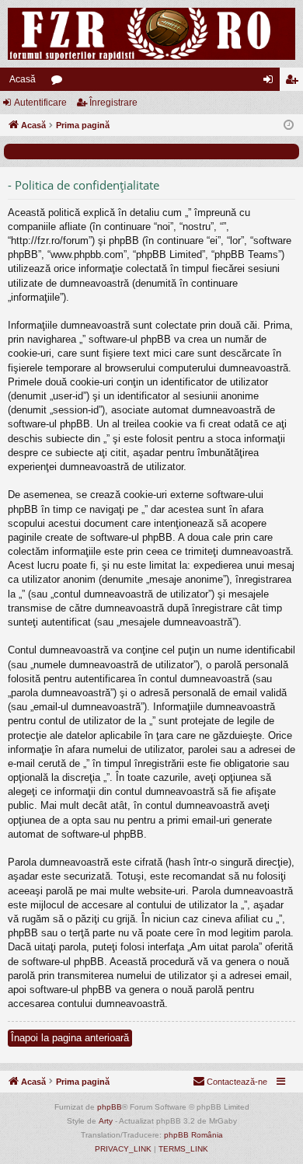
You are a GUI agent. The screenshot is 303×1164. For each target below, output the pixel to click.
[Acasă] (151, 34)
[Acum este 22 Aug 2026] (289, 125)
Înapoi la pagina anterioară (70, 1038)
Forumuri (59, 82)
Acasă (22, 79)
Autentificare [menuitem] (271, 82)
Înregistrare (113, 102)
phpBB (109, 1107)
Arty (106, 1121)
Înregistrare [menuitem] (294, 82)
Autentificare (40, 102)
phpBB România (193, 1135)
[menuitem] (230, 1081)
